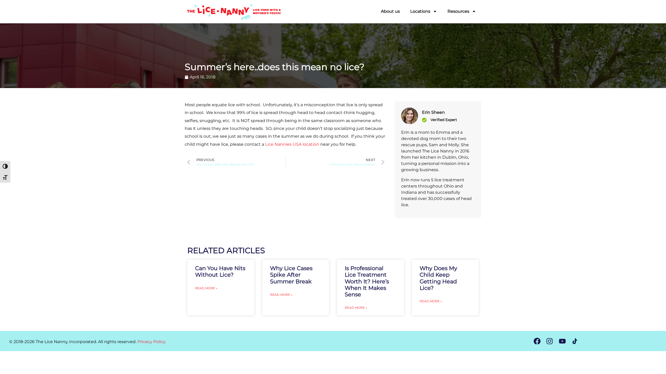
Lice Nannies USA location (292, 144)
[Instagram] (549, 341)
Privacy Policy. (151, 341)
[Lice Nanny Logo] (233, 12)
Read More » (206, 288)
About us (390, 11)
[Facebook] (537, 341)
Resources (458, 11)
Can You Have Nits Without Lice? (220, 271)
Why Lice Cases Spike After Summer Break (291, 274)
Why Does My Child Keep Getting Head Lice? (438, 278)
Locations (420, 11)
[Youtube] (562, 341)
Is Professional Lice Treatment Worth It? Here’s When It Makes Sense (367, 281)
